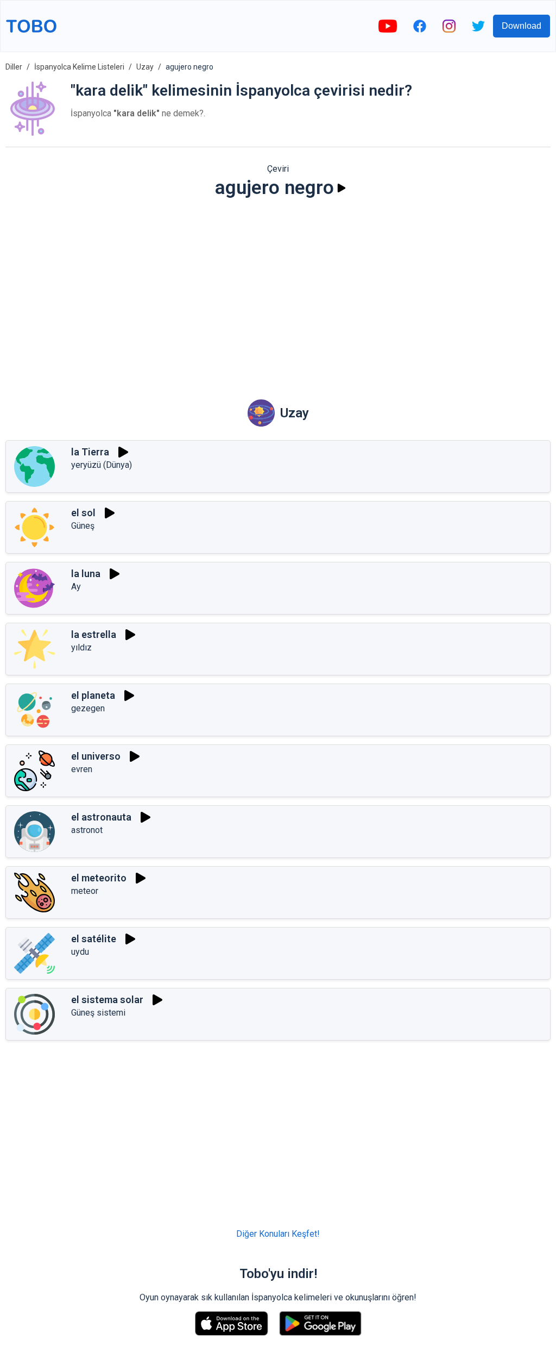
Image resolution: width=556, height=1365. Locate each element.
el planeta (93, 695)
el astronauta (101, 817)
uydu (80, 952)
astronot (87, 830)
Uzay (145, 66)
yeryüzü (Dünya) (101, 465)
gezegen (88, 708)
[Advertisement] (278, 291)
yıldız (81, 647)
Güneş (82, 526)
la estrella (93, 634)
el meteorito (99, 878)
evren (81, 769)
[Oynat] (341, 188)
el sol (83, 512)
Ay (76, 586)
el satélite (93, 938)
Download (521, 25)
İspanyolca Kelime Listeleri (79, 66)
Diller (13, 66)
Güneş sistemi (98, 1012)
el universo (96, 756)
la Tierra (90, 452)
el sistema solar (107, 999)
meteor (84, 891)
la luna (85, 573)
